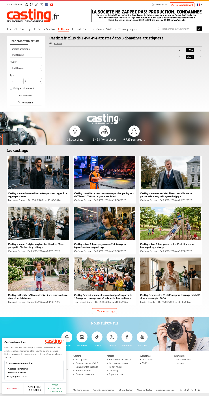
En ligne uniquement (23, 88)
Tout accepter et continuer (55, 388)
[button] (199, 4)
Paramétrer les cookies (34, 388)
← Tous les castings (104, 311)
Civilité (13, 61)
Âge (12, 75)
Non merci (13, 388)
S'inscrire (182, 5)
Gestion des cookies (165, 390)
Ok (199, 28)
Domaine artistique (20, 48)
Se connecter (161, 4)
